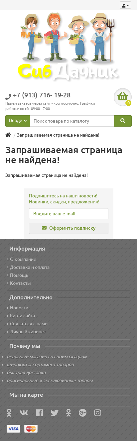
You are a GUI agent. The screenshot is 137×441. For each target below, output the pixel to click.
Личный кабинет (28, 331)
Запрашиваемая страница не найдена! (58, 135)
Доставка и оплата (30, 267)
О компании (23, 259)
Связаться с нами (29, 323)
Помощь (19, 275)
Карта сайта (22, 315)
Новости (19, 307)
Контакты (20, 283)
